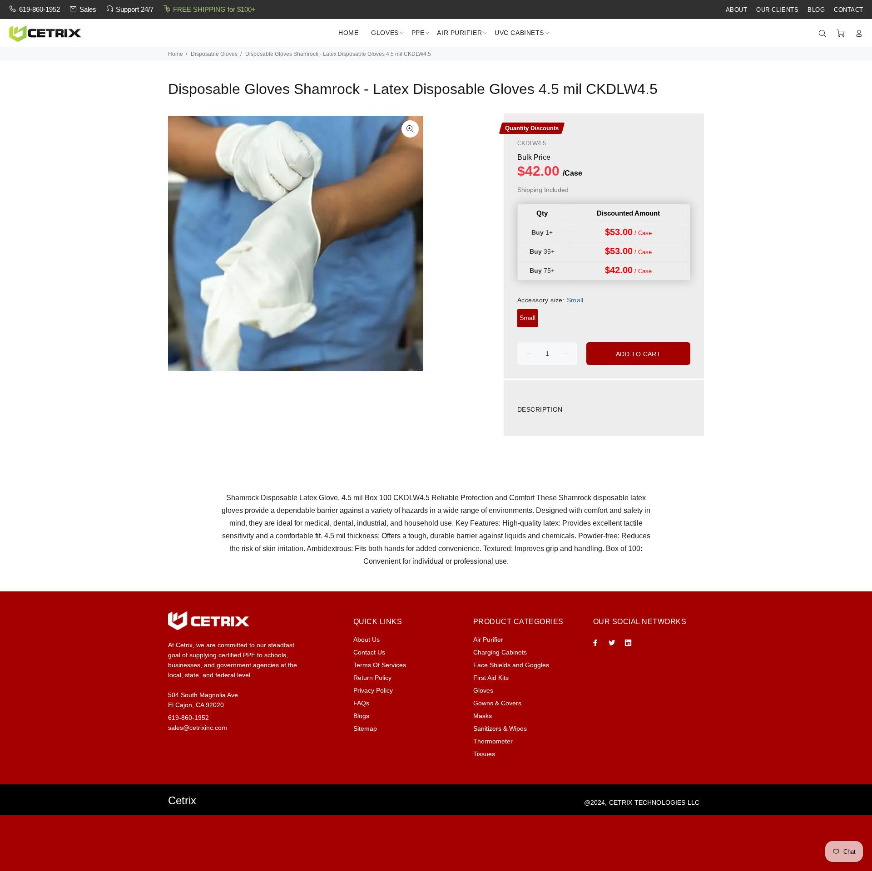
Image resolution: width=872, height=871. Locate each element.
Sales (87, 9)
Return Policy (372, 677)
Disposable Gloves (214, 54)
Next (410, 243)
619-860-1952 (39, 9)
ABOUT (737, 10)
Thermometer (493, 741)
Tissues (484, 754)
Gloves (483, 690)
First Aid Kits (491, 677)
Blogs (361, 715)
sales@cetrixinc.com (197, 727)
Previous (181, 243)
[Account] (857, 33)
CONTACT (848, 10)
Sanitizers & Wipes (500, 728)
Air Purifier (488, 639)
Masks (482, 715)
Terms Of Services (379, 665)
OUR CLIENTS (777, 10)
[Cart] (840, 33)
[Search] (824, 33)
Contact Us (369, 652)
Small (527, 317)
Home (175, 54)
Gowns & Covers (497, 703)
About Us (366, 639)
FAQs (361, 703)
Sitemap (365, 728)
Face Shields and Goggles (511, 665)
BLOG (816, 10)
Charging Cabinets (500, 652)
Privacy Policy (373, 690)
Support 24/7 (135, 9)
